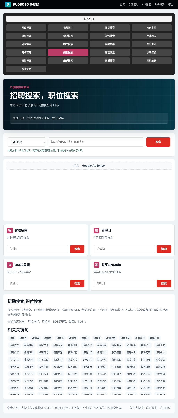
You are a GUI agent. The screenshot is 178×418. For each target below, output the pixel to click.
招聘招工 (28, 373)
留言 (170, 4)
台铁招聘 (160, 366)
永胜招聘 (145, 387)
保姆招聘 (116, 359)
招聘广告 (14, 345)
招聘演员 (58, 345)
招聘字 (85, 338)
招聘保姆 (160, 373)
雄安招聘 (43, 387)
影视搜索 (26, 60)
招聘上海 (160, 380)
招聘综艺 (160, 359)
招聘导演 (101, 373)
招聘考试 (87, 345)
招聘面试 (43, 352)
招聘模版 (131, 366)
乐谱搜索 (68, 60)
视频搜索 (110, 35)
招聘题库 (116, 387)
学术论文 (151, 35)
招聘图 (47, 338)
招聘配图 (145, 352)
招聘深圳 (28, 352)
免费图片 (133, 4)
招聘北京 (160, 345)
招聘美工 (101, 352)
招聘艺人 (145, 373)
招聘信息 (154, 338)
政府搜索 (159, 4)
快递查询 (151, 52)
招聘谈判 (101, 387)
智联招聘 (131, 345)
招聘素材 (101, 359)
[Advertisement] (89, 194)
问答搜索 (26, 44)
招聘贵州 (28, 387)
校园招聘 (101, 380)
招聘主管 (131, 387)
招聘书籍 (72, 352)
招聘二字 (131, 359)
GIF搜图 (146, 4)
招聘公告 (14, 380)
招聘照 (97, 338)
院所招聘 (28, 366)
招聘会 (35, 338)
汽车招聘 (116, 366)
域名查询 (26, 52)
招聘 (12, 338)
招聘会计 (160, 352)
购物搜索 (110, 44)
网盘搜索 (26, 27)
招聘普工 (139, 338)
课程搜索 (110, 52)
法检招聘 (28, 380)
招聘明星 (116, 373)
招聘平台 (145, 380)
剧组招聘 (131, 373)
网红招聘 (43, 380)
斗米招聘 (72, 380)
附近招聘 (72, 359)
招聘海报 (28, 345)
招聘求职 (110, 338)
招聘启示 (87, 366)
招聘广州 (87, 387)
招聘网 (23, 338)
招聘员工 (14, 366)
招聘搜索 (68, 52)
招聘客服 (43, 366)
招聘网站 (101, 345)
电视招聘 (58, 366)
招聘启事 (116, 345)
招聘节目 (43, 345)
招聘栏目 (58, 359)
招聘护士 (145, 345)
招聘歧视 (101, 366)
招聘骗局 (145, 359)
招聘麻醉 (14, 352)
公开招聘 (72, 373)
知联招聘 (14, 373)
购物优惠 (26, 68)
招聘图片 (125, 338)
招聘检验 (116, 380)
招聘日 (72, 338)
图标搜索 (110, 27)
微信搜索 (68, 35)
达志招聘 (131, 380)
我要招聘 (116, 352)
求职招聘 (87, 359)
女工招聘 (14, 359)
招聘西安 (160, 387)
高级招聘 (43, 359)
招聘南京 (14, 387)
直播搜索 (110, 60)
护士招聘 (87, 380)
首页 (122, 4)
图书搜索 (68, 44)
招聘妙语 (58, 380)
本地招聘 (28, 359)
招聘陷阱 (43, 373)
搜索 (158, 142)
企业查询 (151, 44)
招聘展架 (58, 352)
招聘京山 (131, 352)
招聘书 (60, 338)
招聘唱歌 (87, 373)
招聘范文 (58, 373)
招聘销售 (58, 387)
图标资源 (151, 60)
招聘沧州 (72, 387)
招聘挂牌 (87, 352)
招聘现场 (72, 345)
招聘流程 (72, 366)
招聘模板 (145, 366)
